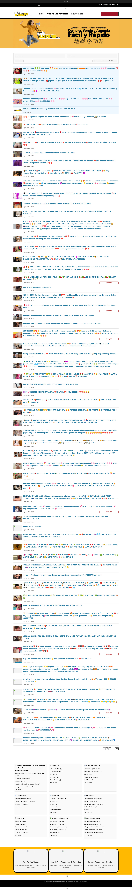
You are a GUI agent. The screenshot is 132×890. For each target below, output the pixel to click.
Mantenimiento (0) (55, 809)
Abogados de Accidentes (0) (93, 829)
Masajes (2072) (20, 781)
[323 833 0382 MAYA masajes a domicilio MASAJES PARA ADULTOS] (66, 386)
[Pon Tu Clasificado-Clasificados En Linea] (22, 14)
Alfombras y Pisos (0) (57, 824)
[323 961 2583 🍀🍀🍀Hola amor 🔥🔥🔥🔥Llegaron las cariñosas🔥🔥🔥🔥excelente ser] (66, 71)
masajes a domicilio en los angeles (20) (27, 784)
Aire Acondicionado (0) (57, 821)
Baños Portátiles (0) (90, 807)
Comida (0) (88, 809)
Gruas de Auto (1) (55, 780)
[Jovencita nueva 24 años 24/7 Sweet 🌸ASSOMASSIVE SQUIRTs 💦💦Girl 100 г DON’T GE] (66, 91)
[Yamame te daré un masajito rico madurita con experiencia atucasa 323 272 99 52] (66, 205)
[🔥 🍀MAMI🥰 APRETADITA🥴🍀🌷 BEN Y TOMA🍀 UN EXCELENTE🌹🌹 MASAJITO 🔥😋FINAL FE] (66, 377)
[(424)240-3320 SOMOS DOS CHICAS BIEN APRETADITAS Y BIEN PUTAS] (66, 607)
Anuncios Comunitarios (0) (23, 798)
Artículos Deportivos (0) (92, 768)
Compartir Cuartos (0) (22, 832)
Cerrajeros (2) (54, 777)
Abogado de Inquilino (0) (92, 821)
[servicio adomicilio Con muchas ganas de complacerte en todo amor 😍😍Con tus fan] (66, 184)
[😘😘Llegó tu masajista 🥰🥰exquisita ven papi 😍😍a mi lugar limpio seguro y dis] (66, 670)
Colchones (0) (88, 780)
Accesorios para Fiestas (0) (93, 798)
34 (117, 748)
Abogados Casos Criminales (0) (94, 827)
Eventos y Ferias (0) (21, 804)
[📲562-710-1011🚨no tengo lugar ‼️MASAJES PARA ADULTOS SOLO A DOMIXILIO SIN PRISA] (66, 173)
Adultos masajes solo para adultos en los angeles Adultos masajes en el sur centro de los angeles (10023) (30, 768)
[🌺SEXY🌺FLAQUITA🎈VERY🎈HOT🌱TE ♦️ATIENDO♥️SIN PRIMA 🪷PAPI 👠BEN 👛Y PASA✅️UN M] (66, 557)
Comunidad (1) (22, 795)
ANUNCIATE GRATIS (109, 14)
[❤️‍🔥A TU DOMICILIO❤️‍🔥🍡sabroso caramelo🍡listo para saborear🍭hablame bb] (66, 126)
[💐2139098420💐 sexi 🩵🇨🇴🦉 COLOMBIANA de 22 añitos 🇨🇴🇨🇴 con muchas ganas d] (66, 702)
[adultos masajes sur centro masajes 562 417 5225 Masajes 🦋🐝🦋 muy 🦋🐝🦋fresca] (66, 443)
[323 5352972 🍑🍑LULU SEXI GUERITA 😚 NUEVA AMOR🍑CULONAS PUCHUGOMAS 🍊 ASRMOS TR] (66, 720)
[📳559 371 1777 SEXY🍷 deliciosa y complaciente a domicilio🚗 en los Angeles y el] (66, 196)
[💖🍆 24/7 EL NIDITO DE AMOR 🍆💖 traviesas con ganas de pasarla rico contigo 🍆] (66, 730)
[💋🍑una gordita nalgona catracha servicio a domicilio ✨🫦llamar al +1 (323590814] (66, 118)
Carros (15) (55, 765)
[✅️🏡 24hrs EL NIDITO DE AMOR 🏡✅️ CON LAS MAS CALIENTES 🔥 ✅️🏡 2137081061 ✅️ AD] (66, 598)
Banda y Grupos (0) (90, 801)
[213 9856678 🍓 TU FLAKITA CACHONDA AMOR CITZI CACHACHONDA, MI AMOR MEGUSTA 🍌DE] (66, 692)
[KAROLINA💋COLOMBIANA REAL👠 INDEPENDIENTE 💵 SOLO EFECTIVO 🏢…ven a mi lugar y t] (66, 454)
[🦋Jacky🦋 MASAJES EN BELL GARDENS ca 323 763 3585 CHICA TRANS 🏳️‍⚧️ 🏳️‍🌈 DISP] (66, 423)
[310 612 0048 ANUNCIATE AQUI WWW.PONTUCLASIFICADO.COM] (66, 110)
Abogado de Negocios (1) (92, 824)
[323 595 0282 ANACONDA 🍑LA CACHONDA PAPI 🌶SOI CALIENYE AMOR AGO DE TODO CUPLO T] (66, 628)
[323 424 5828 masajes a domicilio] (66, 289)
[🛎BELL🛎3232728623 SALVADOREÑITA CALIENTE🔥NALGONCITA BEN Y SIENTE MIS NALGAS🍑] (66, 568)
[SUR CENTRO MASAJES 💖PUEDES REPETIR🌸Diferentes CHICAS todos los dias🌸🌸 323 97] (66, 466)
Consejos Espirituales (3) (23, 778)
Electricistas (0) (55, 832)
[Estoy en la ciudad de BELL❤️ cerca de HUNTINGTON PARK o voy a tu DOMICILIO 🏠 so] (66, 355)
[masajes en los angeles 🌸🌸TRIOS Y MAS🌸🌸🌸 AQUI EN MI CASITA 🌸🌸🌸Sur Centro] (66, 101)
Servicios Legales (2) (93, 818)
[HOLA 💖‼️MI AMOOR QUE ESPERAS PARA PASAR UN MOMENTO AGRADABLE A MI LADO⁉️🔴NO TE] (66, 226)
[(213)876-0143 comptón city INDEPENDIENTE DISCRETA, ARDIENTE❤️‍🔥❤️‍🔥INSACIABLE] (66, 537)
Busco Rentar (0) (20, 824)
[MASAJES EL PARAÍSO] (66, 528)
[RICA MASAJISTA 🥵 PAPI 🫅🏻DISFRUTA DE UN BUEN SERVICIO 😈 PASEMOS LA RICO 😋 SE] (66, 259)
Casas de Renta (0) (21, 827)
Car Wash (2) (54, 774)
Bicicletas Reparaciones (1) (93, 771)
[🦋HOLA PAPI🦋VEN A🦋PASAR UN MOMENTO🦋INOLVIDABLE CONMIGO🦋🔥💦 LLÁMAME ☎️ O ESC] (66, 586)
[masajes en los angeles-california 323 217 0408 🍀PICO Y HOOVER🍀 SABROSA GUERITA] (66, 740)
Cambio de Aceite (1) (56, 771)
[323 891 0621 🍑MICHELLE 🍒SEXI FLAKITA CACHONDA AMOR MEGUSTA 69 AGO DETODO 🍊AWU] (66, 402)
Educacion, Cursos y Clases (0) (25, 801)
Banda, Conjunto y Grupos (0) (93, 804)
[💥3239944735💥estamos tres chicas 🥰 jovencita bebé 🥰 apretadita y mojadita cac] (66, 617)
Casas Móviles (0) (21, 829)
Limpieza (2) (54, 807)
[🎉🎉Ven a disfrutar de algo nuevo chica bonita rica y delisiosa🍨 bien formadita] (66, 81)
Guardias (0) (53, 801)
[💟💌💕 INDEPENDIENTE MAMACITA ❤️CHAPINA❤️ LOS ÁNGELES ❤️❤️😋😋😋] (66, 393)
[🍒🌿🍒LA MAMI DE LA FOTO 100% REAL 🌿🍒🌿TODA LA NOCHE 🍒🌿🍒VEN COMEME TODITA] (66, 280)
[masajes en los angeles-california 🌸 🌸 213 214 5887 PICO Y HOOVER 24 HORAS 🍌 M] (66, 487)
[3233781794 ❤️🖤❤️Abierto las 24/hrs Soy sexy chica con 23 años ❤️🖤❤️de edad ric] (66, 650)
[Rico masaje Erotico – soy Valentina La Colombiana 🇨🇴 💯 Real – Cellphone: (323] (66, 346)
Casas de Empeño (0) (91, 777)
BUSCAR (112, 61)
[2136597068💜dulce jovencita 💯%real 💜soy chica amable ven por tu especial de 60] (66, 711)
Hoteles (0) (53, 804)
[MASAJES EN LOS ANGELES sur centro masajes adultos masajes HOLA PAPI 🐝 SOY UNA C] (66, 499)
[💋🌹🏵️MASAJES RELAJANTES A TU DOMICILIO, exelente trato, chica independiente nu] (66, 269)
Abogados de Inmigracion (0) (93, 832)
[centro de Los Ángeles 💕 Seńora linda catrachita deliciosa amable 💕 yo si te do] (66, 509)
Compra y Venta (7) (93, 765)
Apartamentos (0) (20, 821)
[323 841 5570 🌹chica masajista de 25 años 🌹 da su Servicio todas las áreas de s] (66, 135)
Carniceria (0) (88, 774)
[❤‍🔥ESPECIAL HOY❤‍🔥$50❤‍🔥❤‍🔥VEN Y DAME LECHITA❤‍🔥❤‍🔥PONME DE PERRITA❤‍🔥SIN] (66, 413)
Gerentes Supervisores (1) (58, 798)
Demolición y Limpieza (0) (58, 829)
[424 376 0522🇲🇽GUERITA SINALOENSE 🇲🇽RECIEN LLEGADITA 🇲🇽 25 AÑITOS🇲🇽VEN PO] (66, 476)
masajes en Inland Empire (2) (24, 787)
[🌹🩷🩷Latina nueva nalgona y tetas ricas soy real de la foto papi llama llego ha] (66, 308)
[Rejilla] (17, 61)
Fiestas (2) (90, 795)
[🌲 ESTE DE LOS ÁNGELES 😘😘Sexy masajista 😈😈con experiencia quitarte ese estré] (66, 365)
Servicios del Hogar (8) (60, 818)
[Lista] (21, 61)
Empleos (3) (56, 795)
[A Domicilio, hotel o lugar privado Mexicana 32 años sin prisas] (66, 154)
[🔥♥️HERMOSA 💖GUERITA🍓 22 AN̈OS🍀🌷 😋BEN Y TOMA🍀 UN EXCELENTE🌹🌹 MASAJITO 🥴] (66, 547)
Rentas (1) (20, 818)
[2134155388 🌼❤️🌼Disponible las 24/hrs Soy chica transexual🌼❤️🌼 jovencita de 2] (66, 335)
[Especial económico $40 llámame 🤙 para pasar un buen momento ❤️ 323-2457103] (66, 660)
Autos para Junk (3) (56, 768)
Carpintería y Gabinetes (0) (58, 827)
